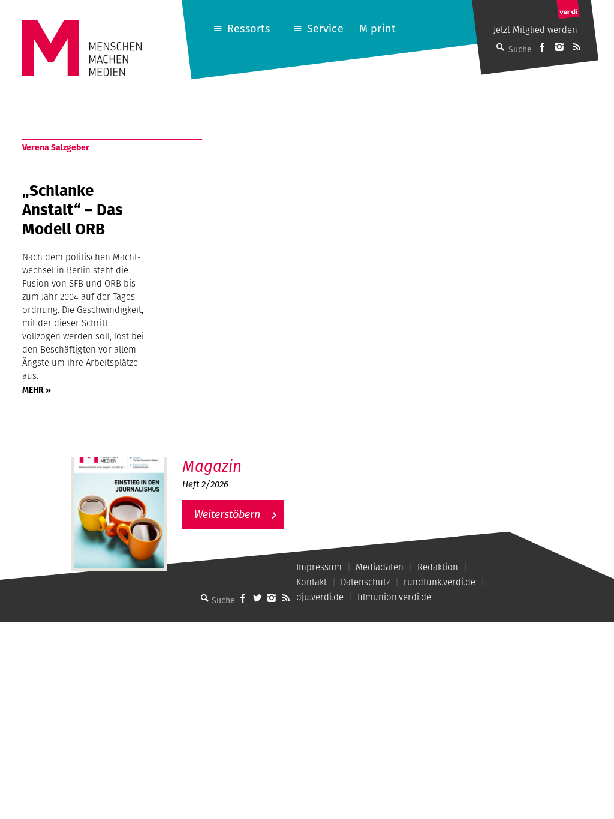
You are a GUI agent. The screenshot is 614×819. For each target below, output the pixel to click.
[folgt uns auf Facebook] (243, 598)
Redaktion (437, 567)
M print (377, 28)
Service (325, 28)
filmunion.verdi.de (394, 597)
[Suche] (204, 598)
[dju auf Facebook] (542, 47)
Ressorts (248, 28)
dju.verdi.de (320, 597)
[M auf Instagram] (559, 47)
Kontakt (311, 582)
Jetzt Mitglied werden (535, 29)
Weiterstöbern (227, 514)
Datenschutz (365, 582)
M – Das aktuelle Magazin (240, 456)
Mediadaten (380, 567)
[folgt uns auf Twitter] (257, 598)
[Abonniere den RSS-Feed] (577, 47)
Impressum (319, 567)
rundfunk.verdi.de (439, 582)
